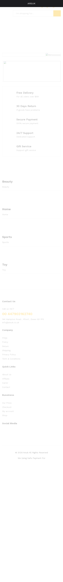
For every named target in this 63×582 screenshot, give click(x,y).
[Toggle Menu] (4, 3)
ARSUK (31, 3)
